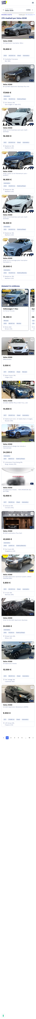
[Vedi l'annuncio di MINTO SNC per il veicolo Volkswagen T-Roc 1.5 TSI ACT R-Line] (15, 307)
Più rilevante (29, 14)
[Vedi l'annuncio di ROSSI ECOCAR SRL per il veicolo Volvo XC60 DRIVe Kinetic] (18, 355)
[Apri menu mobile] (32, 2)
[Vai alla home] (4, 3)
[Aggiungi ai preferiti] (32, 23)
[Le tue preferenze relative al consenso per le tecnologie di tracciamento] (3, 1015)
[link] (3, 737)
